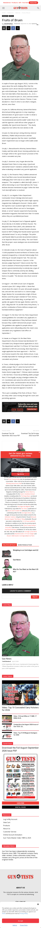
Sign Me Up (20, 474)
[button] (20, 454)
